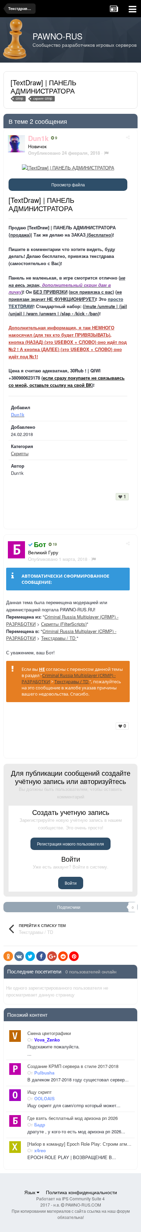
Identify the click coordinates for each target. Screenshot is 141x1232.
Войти (71, 883)
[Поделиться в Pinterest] (74, 956)
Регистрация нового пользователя (70, 844)
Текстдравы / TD (59, 638)
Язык (30, 1192)
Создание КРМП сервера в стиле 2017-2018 (72, 1066)
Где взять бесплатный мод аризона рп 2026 (72, 1118)
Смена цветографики (49, 1033)
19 (54, 544)
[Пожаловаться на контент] (106, 153)
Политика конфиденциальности (81, 1192)
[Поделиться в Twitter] (30, 956)
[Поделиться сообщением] (128, 137)
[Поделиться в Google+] (52, 956)
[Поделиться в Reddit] (63, 956)
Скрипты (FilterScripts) (64, 624)
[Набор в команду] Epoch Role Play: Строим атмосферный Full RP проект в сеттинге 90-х (79, 1144)
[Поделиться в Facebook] (41, 956)
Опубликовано (57, 559)
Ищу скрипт (39, 1092)
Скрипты (19, 453)
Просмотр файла (68, 184)
